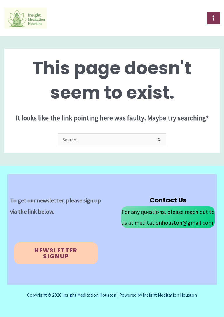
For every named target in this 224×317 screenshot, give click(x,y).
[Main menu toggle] (213, 18)
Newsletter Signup (56, 253)
